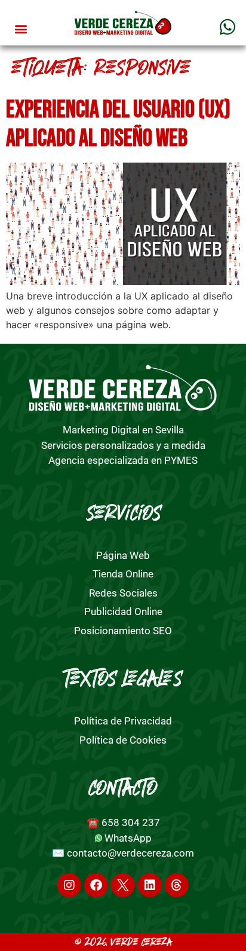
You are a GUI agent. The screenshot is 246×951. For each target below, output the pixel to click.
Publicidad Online (123, 611)
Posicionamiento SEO (123, 631)
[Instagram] (69, 885)
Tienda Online (123, 574)
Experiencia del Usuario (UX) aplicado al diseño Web (118, 124)
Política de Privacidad (123, 721)
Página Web (123, 555)
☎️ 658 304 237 (123, 822)
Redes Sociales (123, 593)
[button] (21, 29)
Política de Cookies (123, 740)
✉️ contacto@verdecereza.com (123, 853)
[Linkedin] (150, 885)
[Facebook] (96, 885)
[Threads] (177, 885)
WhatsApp (128, 838)
